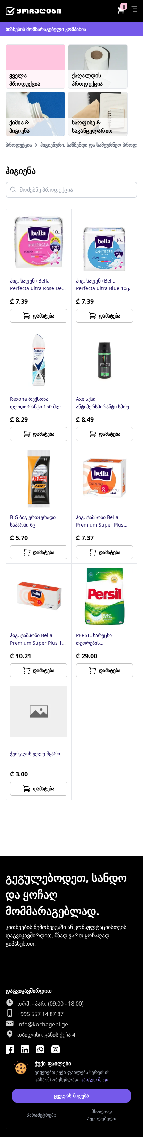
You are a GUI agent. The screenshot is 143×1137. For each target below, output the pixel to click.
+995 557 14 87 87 (40, 1014)
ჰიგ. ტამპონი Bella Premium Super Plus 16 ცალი (37, 639)
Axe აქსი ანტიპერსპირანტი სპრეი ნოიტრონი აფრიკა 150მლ (104, 403)
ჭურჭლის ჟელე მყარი (35, 753)
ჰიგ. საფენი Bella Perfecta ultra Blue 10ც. (103, 284)
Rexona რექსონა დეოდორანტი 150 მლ (35, 403)
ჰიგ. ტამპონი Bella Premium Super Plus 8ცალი (100, 521)
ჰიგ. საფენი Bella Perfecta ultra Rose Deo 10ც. (37, 284)
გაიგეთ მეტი (94, 1079)
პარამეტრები (41, 1115)
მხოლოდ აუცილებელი (101, 1114)
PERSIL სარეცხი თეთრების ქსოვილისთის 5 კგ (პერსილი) (97, 639)
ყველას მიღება (71, 1095)
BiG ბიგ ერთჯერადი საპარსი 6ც (33, 521)
